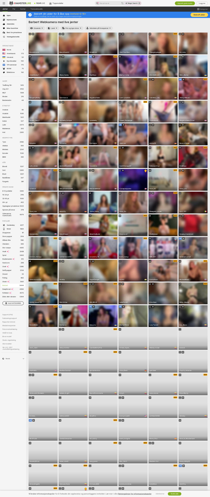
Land (53, 28)
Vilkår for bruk (7, 333)
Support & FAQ (7, 315)
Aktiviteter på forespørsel (99, 28)
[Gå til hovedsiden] (20, 3)
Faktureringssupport (9, 318)
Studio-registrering (9, 340)
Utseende (37, 28)
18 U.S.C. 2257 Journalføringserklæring (10, 348)
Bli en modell (6, 336)
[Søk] (122, 3)
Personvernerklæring (9, 329)
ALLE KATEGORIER (14, 303)
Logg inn (202, 3)
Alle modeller (7, 344)
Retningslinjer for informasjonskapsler (134, 494)
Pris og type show (72, 28)
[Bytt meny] (4, 3)
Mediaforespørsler (8, 325)
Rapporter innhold (8, 322)
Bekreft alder (199, 15)
